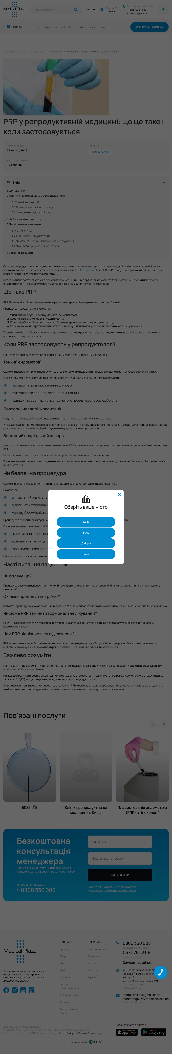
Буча (86, 532)
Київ (86, 522)
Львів (86, 554)
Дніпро (86, 543)
